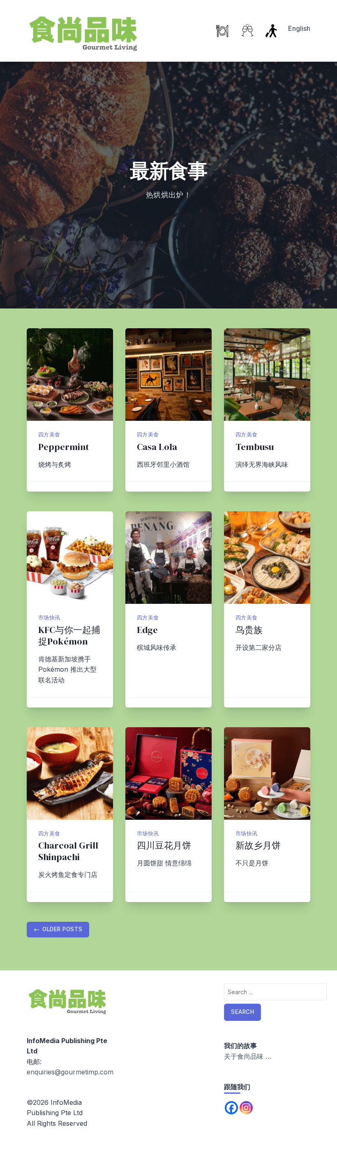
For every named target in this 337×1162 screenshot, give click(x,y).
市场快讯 (49, 618)
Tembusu (254, 447)
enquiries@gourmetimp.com (70, 1072)
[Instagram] (246, 1107)
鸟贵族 (249, 630)
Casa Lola (158, 447)
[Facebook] (231, 1107)
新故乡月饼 (258, 845)
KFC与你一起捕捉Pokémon (69, 636)
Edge (147, 630)
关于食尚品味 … (247, 1056)
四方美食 (49, 434)
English (299, 28)
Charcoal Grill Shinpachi (68, 851)
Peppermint (63, 447)
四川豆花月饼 (164, 845)
